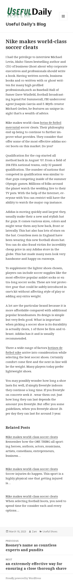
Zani (34, 531)
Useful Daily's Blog (26, 24)
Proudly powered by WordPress (23, 578)
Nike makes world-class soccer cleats (32, 437)
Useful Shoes (50, 531)
